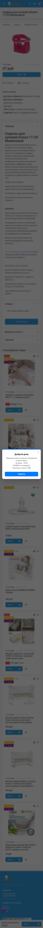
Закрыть (21, 474)
